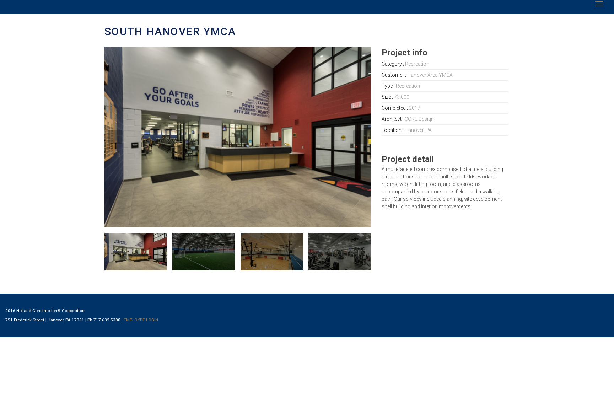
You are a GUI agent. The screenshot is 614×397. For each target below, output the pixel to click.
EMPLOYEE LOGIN (141, 319)
